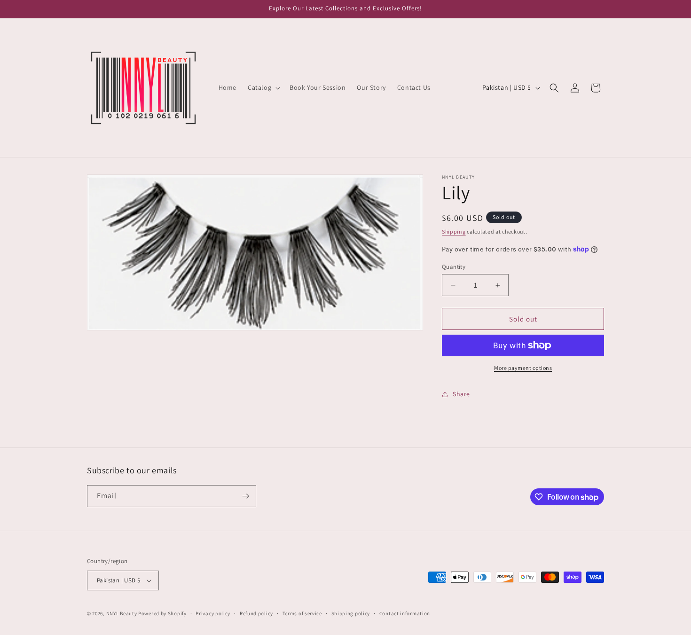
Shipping (454, 231)
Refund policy (256, 613)
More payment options (523, 367)
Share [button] (461, 394)
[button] (263, 87)
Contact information (404, 613)
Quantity (453, 267)
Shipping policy (350, 613)
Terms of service (302, 613)
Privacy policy (213, 613)
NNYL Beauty (121, 613)
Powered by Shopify (162, 613)
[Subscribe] (245, 496)
